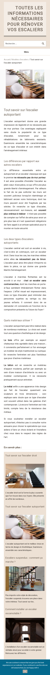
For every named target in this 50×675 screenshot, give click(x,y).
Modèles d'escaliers (20, 59)
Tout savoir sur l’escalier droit (21, 455)
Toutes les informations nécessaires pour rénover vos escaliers (25, 18)
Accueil (7, 59)
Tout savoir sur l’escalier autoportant (24, 506)
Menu (26, 52)
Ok (25, 671)
